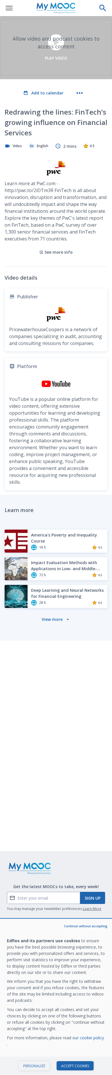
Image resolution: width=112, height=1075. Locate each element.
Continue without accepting (85, 926)
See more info (59, 252)
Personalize (34, 1065)
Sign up (93, 898)
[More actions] (79, 93)
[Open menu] (9, 8)
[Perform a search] (102, 8)
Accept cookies (75, 1065)
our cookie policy (88, 1037)
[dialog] (56, 997)
